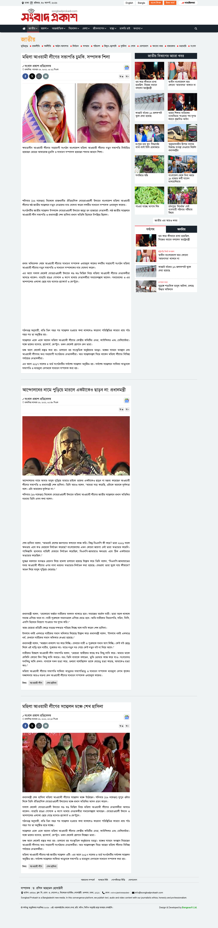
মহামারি (182, 46)
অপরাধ (86, 46)
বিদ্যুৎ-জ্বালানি (110, 46)
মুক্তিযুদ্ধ (24, 46)
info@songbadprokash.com (149, 892)
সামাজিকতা (190, 2)
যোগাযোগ (144, 46)
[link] (156, 3)
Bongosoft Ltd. (189, 907)
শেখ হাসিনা (51, 682)
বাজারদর (171, 46)
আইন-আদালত (61, 46)
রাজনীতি (36, 46)
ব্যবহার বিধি (103, 879)
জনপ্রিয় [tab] (182, 229)
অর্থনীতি (47, 46)
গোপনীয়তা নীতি (118, 879)
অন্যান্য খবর (157, 46)
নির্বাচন (76, 46)
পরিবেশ (96, 46)
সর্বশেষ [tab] (150, 229)
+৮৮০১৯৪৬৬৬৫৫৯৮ (119, 892)
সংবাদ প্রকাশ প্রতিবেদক (38, 66)
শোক (133, 46)
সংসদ (193, 46)
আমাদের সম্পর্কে (88, 879)
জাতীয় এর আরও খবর (166, 220)
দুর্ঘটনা (123, 46)
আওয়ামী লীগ (36, 682)
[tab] (150, 229)
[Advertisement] (76, 176)
